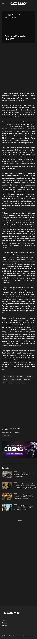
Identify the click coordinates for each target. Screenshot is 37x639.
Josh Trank (20, 376)
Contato (4, 623)
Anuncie (4, 626)
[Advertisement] (18, 68)
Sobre (4, 620)
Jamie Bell (11, 376)
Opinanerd (6, 436)
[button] (3, 3)
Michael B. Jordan (15, 379)
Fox (4, 376)
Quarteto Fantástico (9, 383)
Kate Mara (29, 376)
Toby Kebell (20, 383)
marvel (5, 379)
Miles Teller (26, 379)
